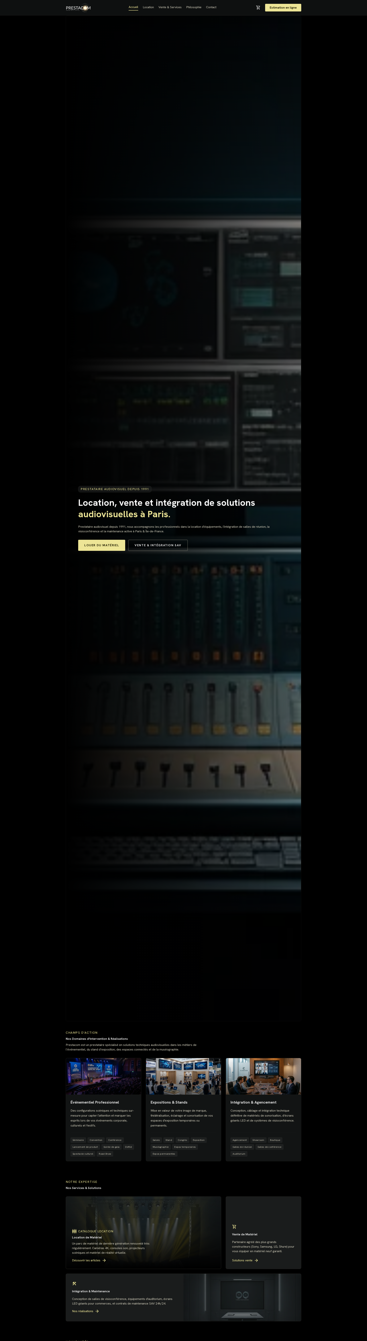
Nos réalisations (85, 1311)
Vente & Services (170, 7)
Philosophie (193, 7)
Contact (211, 7)
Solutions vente (245, 1260)
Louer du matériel (101, 545)
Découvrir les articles (89, 1260)
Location (148, 7)
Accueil (133, 7)
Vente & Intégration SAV (158, 545)
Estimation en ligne (283, 8)
